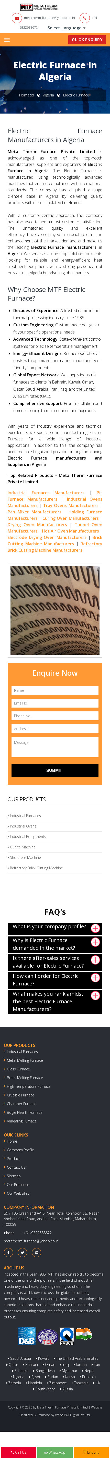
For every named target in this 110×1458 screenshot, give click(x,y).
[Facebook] (8, 1252)
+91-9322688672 (38, 1232)
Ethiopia (88, 1376)
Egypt (35, 1376)
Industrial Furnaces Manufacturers (46, 493)
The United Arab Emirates (76, 1358)
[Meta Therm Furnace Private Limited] (23, 7)
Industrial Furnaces (25, 815)
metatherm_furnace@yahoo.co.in (49, 17)
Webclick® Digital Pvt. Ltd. (73, 1415)
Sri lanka (21, 1370)
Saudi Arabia (20, 1358)
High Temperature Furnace (29, 1086)
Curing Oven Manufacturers (70, 518)
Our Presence (18, 1184)
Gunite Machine (22, 847)
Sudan (52, 1376)
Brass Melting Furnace (25, 1077)
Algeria (48, 95)
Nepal (88, 1370)
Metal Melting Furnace (25, 1060)
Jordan (81, 1364)
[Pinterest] (36, 1252)
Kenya (69, 1376)
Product (13, 1158)
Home (12, 1141)
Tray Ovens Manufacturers (70, 505)
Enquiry (92, 1452)
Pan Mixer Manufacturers (34, 512)
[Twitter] (22, 1252)
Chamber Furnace (21, 1103)
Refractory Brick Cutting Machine (36, 868)
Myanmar (69, 1370)
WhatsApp (56, 1452)
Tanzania (81, 1382)
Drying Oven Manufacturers (37, 524)
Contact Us (16, 1167)
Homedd (26, 95)
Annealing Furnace (22, 1121)
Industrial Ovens (22, 826)
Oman (49, 1364)
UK (97, 1382)
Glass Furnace (18, 1069)
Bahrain (31, 1364)
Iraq (65, 1364)
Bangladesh (45, 1370)
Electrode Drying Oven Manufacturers (47, 537)
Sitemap (14, 1175)
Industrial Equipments (27, 836)
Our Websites (18, 1193)
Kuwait (43, 1358)
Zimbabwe (57, 1382)
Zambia (14, 1382)
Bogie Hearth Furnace (24, 1112)
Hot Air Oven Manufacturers (70, 531)
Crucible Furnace (20, 1095)
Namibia (34, 1382)
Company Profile (20, 1149)
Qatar (13, 1364)
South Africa (45, 1389)
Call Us (20, 1452)
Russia (67, 1389)
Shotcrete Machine (25, 857)
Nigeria (18, 1376)
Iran (96, 1364)
